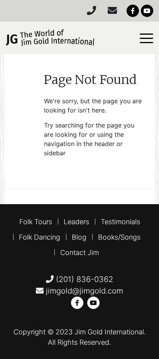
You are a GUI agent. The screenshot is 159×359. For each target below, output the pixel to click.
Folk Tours (35, 222)
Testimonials (120, 222)
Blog (79, 237)
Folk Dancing (39, 237)
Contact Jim (79, 252)
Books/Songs (119, 237)
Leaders (76, 222)
